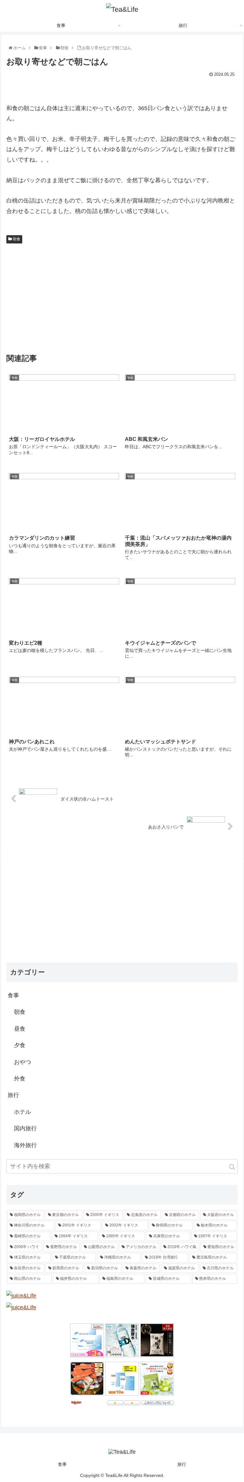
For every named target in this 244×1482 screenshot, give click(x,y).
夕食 (19, 1045)
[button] (232, 1167)
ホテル (22, 1112)
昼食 (19, 1029)
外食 (19, 1078)
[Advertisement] (122, 296)
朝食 (16, 239)
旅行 (13, 1095)
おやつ (22, 1062)
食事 (13, 995)
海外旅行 (25, 1145)
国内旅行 (25, 1128)
